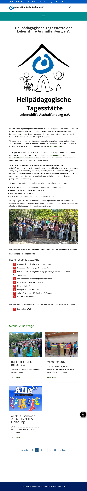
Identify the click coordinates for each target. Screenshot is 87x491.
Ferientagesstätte (54, 146)
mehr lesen (15, 377)
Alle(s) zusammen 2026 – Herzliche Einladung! (25, 414)
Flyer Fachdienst (23, 286)
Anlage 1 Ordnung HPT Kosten (29, 289)
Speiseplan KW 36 (24, 309)
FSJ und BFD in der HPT (26, 297)
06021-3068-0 (14, 2)
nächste (63, 450)
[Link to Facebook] (56, 1)
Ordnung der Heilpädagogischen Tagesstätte (34, 264)
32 (55, 450)
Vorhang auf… (61, 357)
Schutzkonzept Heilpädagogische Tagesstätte (34, 278)
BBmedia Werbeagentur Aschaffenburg (47, 486)
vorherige (25, 450)
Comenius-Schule (18, 134)
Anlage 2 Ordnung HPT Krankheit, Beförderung (35, 293)
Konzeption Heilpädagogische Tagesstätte (33, 268)
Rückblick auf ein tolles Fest (25, 357)
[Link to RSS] (63, 1)
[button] (76, 8)
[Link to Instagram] (59, 1)
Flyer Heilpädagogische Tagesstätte (30, 282)
